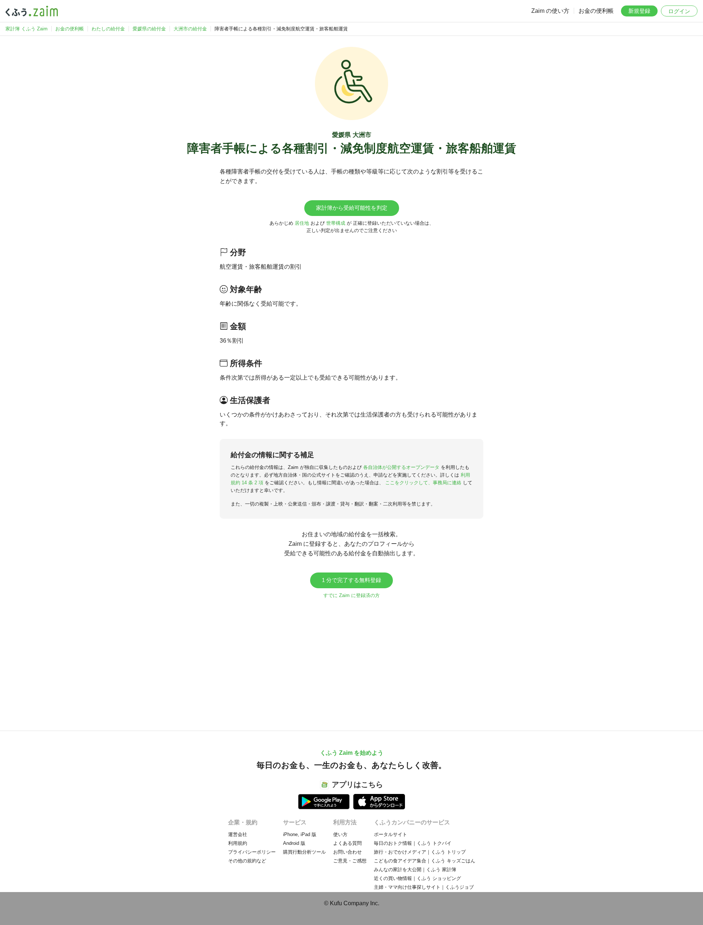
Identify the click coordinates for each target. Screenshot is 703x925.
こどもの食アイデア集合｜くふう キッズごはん (424, 861)
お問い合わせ (347, 852)
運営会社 (237, 834)
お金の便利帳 (596, 11)
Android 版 (294, 843)
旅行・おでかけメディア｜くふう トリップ (420, 852)
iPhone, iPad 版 (299, 834)
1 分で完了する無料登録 (351, 580)
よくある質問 (347, 843)
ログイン (679, 11)
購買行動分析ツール (304, 852)
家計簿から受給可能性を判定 (351, 208)
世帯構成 (335, 223)
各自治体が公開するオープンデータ (401, 467)
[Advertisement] (351, 661)
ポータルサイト (390, 834)
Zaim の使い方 (550, 11)
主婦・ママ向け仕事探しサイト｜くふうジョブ (424, 887)
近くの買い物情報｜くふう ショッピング (417, 878)
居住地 (302, 223)
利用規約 (237, 843)
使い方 (340, 834)
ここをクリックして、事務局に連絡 (423, 482)
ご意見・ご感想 (350, 861)
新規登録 (639, 11)
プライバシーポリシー (252, 852)
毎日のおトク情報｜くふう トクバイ (412, 843)
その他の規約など (247, 861)
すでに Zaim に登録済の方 (351, 595)
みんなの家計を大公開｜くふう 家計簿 (415, 869)
